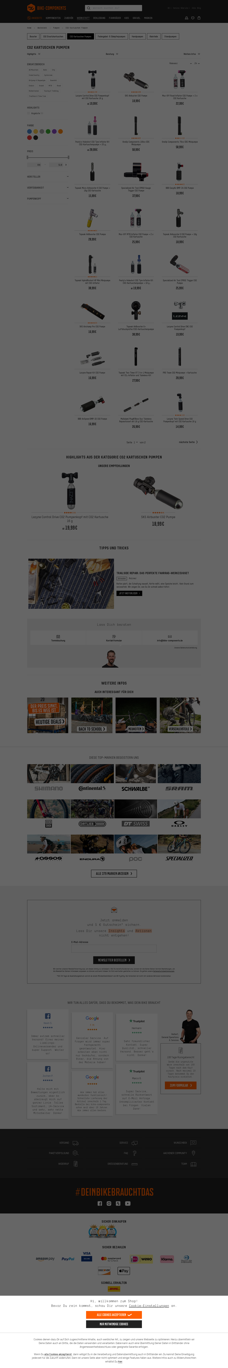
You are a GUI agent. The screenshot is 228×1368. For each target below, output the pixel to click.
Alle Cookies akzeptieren (111, 1315)
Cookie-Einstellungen (149, 1306)
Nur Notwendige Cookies (114, 1324)
